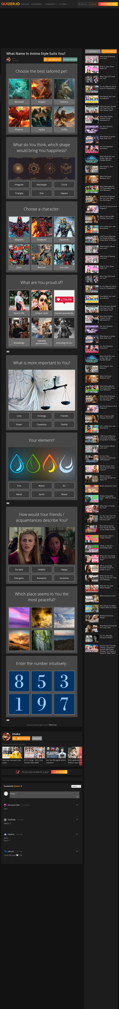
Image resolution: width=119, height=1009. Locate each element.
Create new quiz (108, 4)
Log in (93, 4)
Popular (25, 4)
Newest (75, 786)
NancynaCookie (14, 805)
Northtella (11, 820)
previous (92, 51)
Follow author (52, 59)
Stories (63, 4)
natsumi (11, 851)
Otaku (14, 58)
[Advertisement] (59, 28)
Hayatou (11, 834)
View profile (37, 738)
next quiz (110, 51)
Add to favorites (70, 59)
